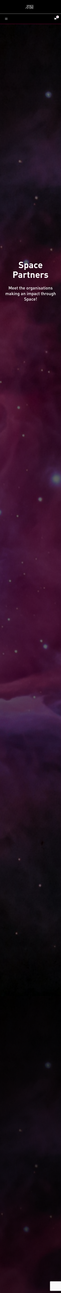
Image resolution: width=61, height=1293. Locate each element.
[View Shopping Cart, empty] (55, 18)
